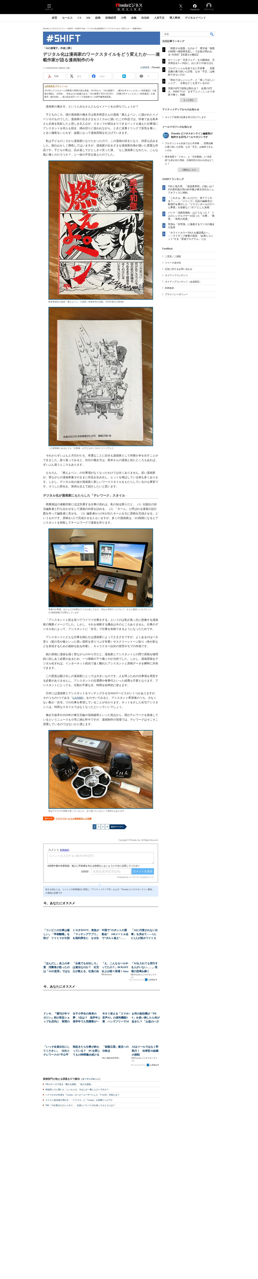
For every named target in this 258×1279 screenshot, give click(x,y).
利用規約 (169, 288)
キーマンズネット (90, 1079)
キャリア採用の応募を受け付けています (185, 117)
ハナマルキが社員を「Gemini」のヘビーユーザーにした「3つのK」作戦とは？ (82, 1095)
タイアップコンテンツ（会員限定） (183, 281)
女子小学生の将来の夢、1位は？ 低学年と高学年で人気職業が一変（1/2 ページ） (87, 1018)
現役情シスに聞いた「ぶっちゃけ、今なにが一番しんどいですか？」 (78, 1089)
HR (88, 17)
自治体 (145, 17)
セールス (67, 17)
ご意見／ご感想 (173, 256)
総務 (98, 17)
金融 (133, 17)
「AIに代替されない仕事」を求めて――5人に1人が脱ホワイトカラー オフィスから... (144, 934)
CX (79, 17)
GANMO (77, 697)
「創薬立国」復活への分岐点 (115, 1048)
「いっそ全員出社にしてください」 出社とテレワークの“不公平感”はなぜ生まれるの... (57, 1051)
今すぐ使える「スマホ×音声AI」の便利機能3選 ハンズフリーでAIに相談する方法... (116, 1018)
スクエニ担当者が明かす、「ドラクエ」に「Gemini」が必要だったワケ (79, 1100)
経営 (54, 17)
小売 (123, 17)
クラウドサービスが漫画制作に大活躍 (73, 818)
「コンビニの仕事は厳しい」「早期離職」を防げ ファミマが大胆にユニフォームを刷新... (56, 934)
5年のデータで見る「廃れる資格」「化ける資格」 (69, 1084)
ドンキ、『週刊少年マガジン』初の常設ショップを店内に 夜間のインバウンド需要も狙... (56, 1018)
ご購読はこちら (188, 170)
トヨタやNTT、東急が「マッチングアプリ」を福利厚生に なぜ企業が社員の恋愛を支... (86, 934)
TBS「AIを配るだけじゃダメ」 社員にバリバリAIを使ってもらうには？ (80, 1105)
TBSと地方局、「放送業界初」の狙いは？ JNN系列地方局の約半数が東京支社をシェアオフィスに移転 (192, 189)
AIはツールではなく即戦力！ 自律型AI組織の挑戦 (145, 1050)
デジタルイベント (195, 17)
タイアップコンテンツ (176, 275)
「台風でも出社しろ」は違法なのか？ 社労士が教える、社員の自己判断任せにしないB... (86, 967)
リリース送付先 (173, 262)
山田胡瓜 (145, 67)
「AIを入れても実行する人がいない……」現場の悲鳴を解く (144, 967)
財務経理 (110, 17)
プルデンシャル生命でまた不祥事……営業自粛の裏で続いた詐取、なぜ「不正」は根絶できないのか (191, 71)
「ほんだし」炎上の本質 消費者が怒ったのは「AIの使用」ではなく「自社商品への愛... (56, 967)
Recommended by (136, 980)
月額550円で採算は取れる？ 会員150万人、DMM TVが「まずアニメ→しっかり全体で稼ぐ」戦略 (191, 91)
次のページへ (117, 827)
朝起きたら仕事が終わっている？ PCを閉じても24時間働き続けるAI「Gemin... (86, 1051)
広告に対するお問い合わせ (178, 269)
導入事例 (175, 17)
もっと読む (188, 100)
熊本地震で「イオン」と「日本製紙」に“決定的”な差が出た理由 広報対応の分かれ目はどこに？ (189, 160)
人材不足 (159, 17)
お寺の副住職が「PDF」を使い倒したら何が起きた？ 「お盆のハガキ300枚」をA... (146, 1018)
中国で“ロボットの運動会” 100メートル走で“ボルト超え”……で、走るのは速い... (115, 934)
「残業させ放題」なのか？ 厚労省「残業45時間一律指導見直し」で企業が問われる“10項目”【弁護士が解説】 (191, 51)
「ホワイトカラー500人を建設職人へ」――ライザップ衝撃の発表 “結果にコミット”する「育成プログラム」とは (190, 235)
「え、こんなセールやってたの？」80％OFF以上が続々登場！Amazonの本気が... (115, 967)
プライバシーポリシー (176, 294)
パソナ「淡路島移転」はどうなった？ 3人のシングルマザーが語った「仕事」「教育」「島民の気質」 (191, 215)
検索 (212, 34)
